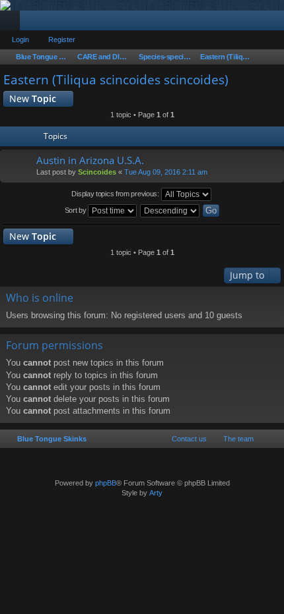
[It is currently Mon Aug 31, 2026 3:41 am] (273, 57)
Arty (155, 493)
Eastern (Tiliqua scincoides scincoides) (116, 79)
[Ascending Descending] (170, 210)
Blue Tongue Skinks (52, 439)
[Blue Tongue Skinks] (142, 5)
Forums (12, 23)
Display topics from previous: (115, 194)
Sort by (77, 210)
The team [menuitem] (238, 439)
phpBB (105, 483)
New (32, 98)
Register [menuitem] (276, 23)
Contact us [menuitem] (189, 439)
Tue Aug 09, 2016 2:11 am (165, 172)
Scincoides (97, 172)
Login (20, 39)
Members (32, 23)
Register (61, 39)
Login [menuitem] (257, 23)
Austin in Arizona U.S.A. (90, 160)
